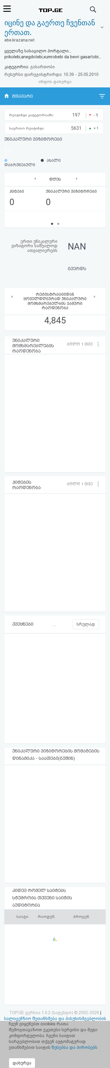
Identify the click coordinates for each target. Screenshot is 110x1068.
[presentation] (35, 178)
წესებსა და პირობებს (74, 1047)
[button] (82, 344)
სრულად (86, 624)
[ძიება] (93, 9)
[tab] (55, 27)
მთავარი (22, 96)
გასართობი (42, 66)
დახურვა (22, 1063)
